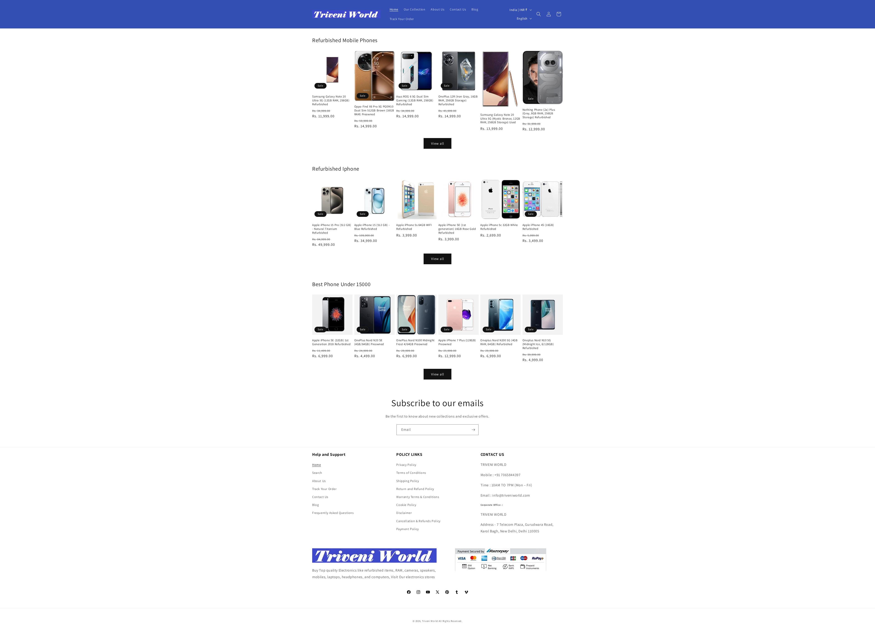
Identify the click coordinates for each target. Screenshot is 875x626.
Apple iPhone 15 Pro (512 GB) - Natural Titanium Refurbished (331, 229)
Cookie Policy (406, 505)
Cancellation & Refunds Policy (418, 521)
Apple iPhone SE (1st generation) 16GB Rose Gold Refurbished (457, 229)
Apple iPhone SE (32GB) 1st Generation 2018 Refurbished (331, 342)
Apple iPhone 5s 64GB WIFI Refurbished (414, 227)
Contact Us (320, 497)
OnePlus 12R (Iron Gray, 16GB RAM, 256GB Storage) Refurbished (458, 100)
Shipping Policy (407, 481)
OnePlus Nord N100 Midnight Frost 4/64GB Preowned (415, 342)
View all (437, 143)
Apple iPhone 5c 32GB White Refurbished (499, 227)
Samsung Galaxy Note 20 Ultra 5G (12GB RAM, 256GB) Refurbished (331, 100)
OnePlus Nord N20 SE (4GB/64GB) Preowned (369, 342)
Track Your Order (324, 489)
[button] (539, 14)
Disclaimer (404, 513)
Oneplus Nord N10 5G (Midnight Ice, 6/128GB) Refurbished (538, 344)
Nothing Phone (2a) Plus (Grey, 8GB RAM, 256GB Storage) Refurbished (538, 113)
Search (317, 473)
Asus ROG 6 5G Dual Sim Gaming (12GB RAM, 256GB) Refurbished (414, 100)
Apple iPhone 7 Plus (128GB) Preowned (457, 342)
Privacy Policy (406, 465)
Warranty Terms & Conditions (417, 497)
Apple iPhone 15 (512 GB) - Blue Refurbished (372, 227)
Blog (315, 505)
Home (316, 465)
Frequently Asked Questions (333, 513)
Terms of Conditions (411, 473)
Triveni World (430, 621)
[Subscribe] (473, 429)
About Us (319, 481)
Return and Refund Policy (415, 489)
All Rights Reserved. (450, 621)
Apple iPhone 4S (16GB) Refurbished (538, 227)
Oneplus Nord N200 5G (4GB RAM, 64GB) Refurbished (498, 342)
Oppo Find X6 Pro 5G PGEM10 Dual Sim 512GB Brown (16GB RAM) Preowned (374, 110)
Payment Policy (407, 529)
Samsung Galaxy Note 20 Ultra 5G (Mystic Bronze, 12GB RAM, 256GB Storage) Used (500, 118)
